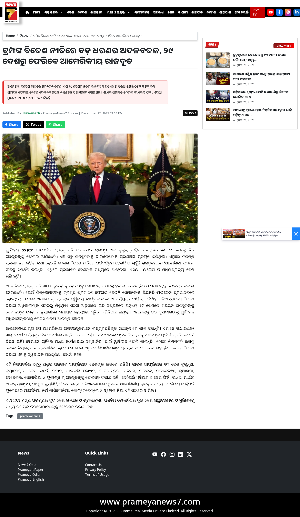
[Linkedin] (180, 455)
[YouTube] (155, 455)
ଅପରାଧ (158, 12)
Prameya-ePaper (30, 469)
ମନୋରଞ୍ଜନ (142, 12)
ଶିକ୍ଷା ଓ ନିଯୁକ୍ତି (116, 12)
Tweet (36, 124)
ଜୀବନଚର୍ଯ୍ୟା (242, 12)
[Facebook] (279, 12)
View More (284, 46)
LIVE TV (256, 12)
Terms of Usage (97, 474)
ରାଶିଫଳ (197, 12)
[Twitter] (189, 455)
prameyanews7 (30, 416)
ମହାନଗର (51, 12)
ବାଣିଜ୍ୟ (183, 12)
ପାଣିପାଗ (225, 12)
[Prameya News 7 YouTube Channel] (270, 12)
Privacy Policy (95, 469)
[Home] (27, 12)
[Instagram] (288, 12)
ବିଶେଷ (211, 12)
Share (13, 124)
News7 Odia (27, 464)
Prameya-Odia (29, 474)
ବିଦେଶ (82, 12)
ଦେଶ (70, 12)
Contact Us (93, 464)
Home (10, 36)
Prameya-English (31, 479)
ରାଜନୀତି (96, 12)
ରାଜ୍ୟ (36, 12)
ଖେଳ (171, 12)
